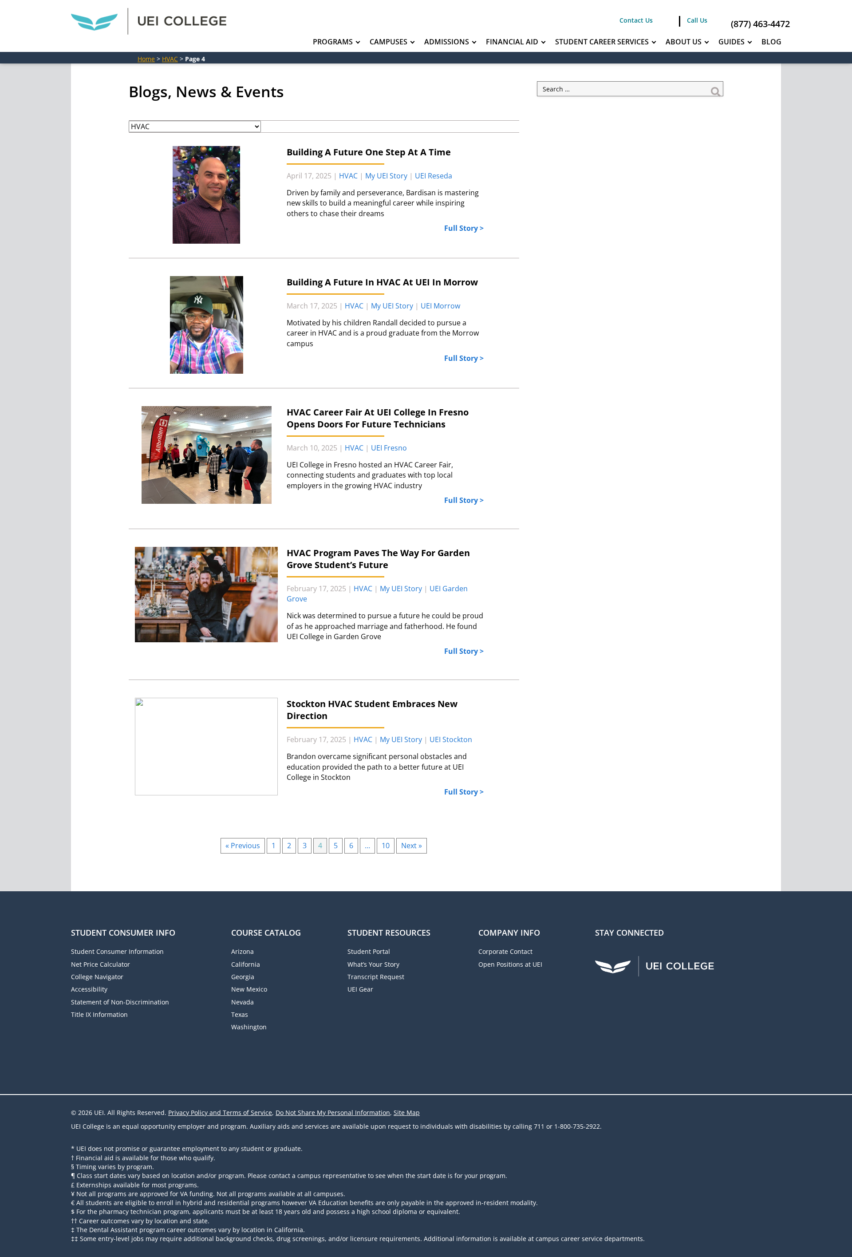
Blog (771, 42)
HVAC (170, 59)
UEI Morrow (440, 306)
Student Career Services (602, 42)
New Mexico (249, 989)
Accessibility (89, 989)
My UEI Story (386, 176)
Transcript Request (375, 976)
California (245, 964)
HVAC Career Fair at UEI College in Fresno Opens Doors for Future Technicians (378, 418)
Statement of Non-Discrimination (120, 1002)
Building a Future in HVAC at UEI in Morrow (382, 282)
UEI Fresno (389, 448)
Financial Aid (512, 42)
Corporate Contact (505, 951)
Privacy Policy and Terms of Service (220, 1112)
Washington (249, 1027)
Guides (731, 42)
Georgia (242, 976)
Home (146, 59)
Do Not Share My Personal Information (333, 1112)
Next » (411, 845)
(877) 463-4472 (760, 24)
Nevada (242, 1002)
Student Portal (368, 951)
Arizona (242, 951)
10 (386, 845)
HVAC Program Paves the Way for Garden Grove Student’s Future (378, 559)
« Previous (242, 845)
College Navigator (97, 976)
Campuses (388, 42)
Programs (333, 42)
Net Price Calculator (100, 964)
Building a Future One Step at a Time (369, 152)
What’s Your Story (373, 964)
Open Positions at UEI (510, 964)
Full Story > (464, 228)
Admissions (446, 42)
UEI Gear (360, 989)
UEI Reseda (433, 176)
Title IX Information (99, 1014)
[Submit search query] (715, 88)
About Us (684, 42)
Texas (239, 1014)
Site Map (407, 1112)
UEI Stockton (451, 739)
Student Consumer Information (117, 951)
